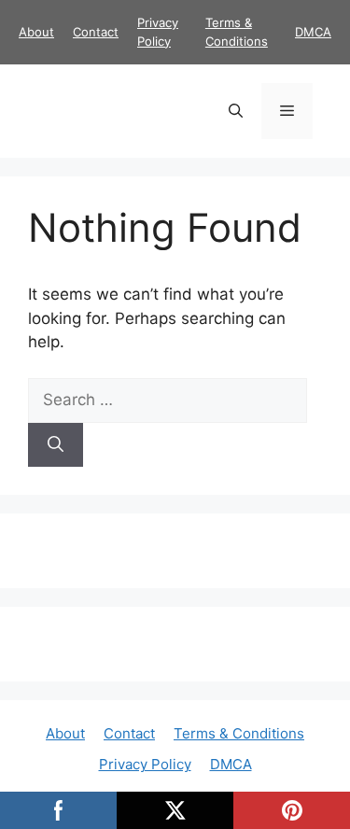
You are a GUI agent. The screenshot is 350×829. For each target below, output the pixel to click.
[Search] (55, 445)
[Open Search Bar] (235, 111)
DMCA (313, 31)
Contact (96, 31)
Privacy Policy (145, 764)
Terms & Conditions (239, 733)
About (36, 31)
